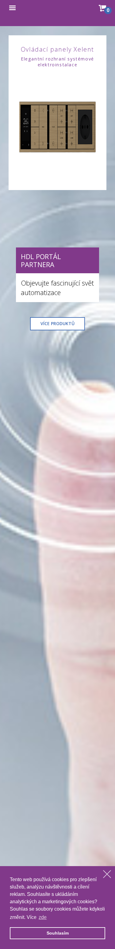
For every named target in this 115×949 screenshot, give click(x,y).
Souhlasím (58, 933)
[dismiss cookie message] (107, 874)
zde (43, 917)
